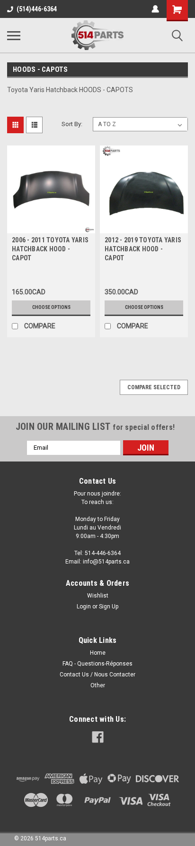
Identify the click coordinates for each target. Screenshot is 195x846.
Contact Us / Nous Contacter (97, 674)
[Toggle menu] (13, 35)
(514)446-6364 (37, 9)
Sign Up (108, 606)
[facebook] (98, 737)
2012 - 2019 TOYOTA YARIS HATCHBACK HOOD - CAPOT (143, 249)
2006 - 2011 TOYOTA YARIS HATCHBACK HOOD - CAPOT (50, 249)
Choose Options (51, 307)
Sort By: (72, 124)
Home (98, 652)
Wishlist (97, 595)
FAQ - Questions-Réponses (97, 663)
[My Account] (155, 9)
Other (97, 685)
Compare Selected (153, 387)
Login (84, 606)
